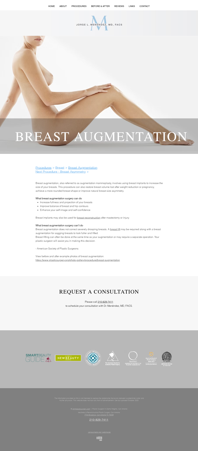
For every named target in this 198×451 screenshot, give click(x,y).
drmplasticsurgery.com (81, 409)
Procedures (44, 167)
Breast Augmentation (82, 167)
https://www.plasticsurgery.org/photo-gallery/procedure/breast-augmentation (78, 260)
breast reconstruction (88, 217)
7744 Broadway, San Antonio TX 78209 (99, 415)
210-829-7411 (105, 301)
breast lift (115, 229)
